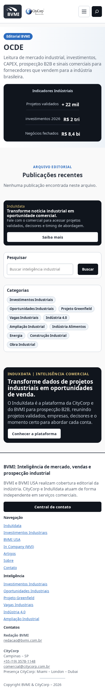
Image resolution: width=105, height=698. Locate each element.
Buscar (88, 269)
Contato (10, 567)
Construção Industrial (48, 335)
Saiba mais (52, 237)
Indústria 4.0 (56, 317)
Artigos (10, 553)
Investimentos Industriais (31, 299)
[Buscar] (97, 11)
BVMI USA (12, 539)
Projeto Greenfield (76, 308)
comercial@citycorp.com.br (27, 666)
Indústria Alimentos (69, 326)
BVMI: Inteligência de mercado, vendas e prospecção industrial (47, 470)
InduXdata (12, 525)
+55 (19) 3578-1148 (19, 661)
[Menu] (84, 11)
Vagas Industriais (24, 317)
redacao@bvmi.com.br (23, 640)
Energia (16, 335)
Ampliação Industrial (27, 326)
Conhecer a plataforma (34, 433)
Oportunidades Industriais (32, 308)
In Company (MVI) (19, 546)
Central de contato (52, 506)
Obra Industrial (22, 344)
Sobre (9, 560)
